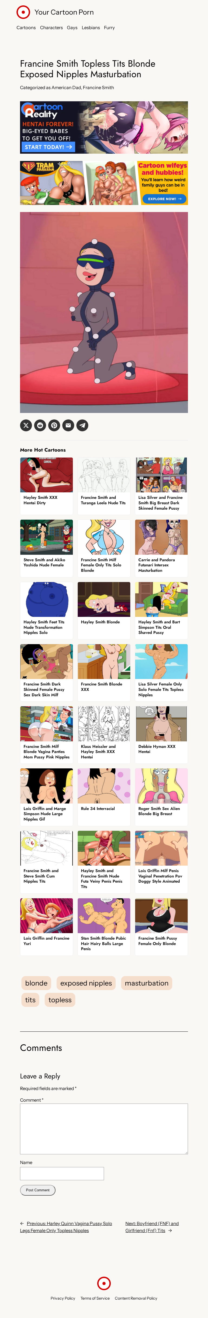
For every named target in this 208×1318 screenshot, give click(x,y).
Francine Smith (98, 87)
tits (30, 1000)
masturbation (146, 983)
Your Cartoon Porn (64, 12)
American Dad (66, 87)
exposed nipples (86, 983)
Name (26, 1162)
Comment (32, 1100)
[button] (26, 425)
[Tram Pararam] (104, 203)
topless (60, 1000)
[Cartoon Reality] (104, 152)
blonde (36, 983)
